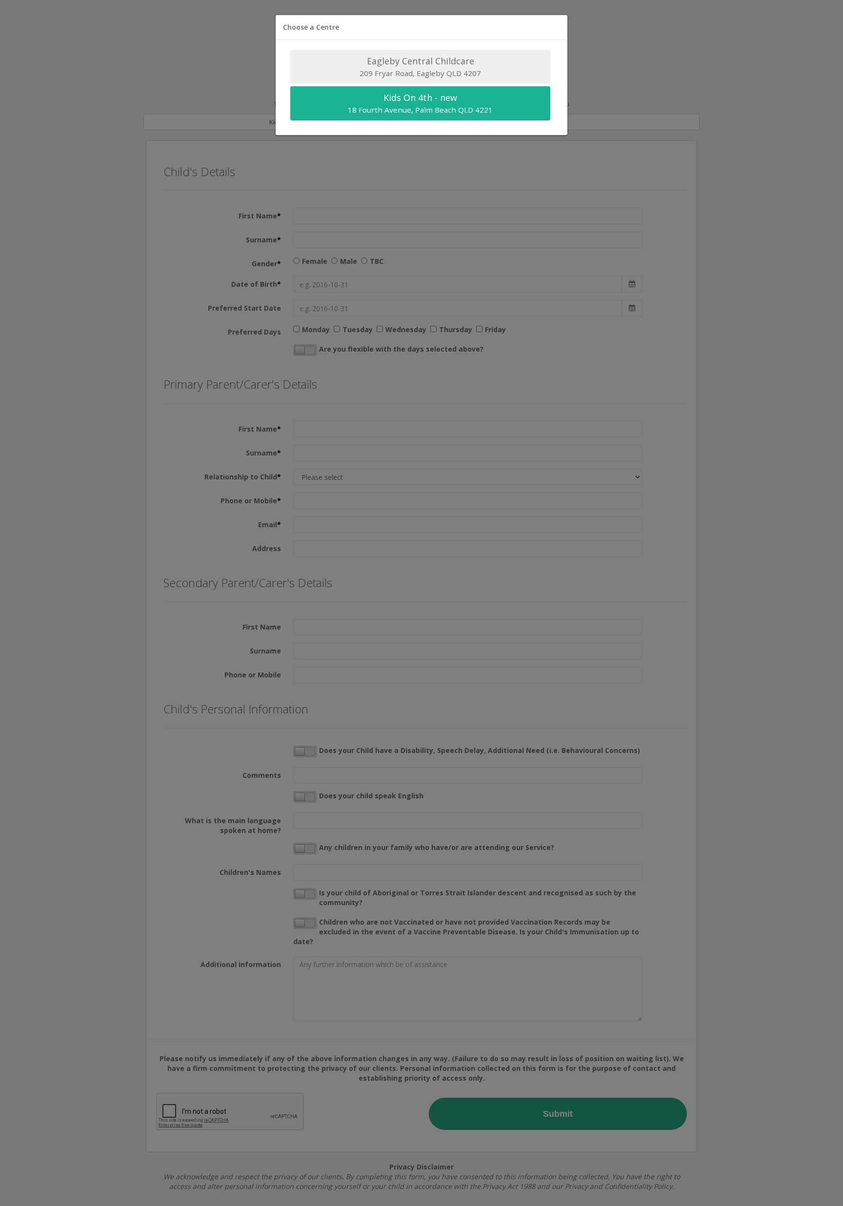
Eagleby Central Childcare (420, 66)
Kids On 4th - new (420, 103)
